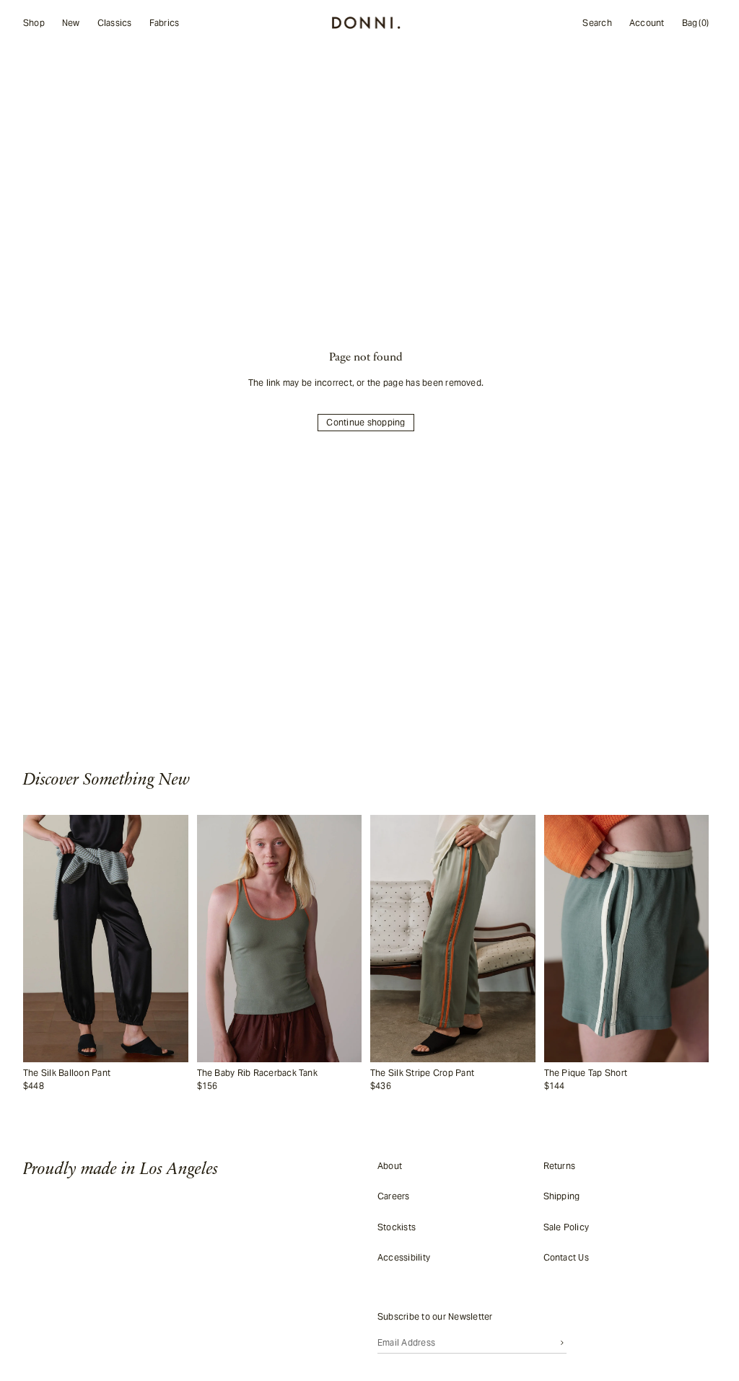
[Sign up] (562, 1342)
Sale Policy (566, 1227)
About (389, 1165)
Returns (559, 1165)
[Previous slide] (39, 938)
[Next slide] (172, 938)
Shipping (561, 1196)
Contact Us (566, 1257)
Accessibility (403, 1257)
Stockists (396, 1227)
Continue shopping (365, 422)
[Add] (174, 1051)
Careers (393, 1196)
